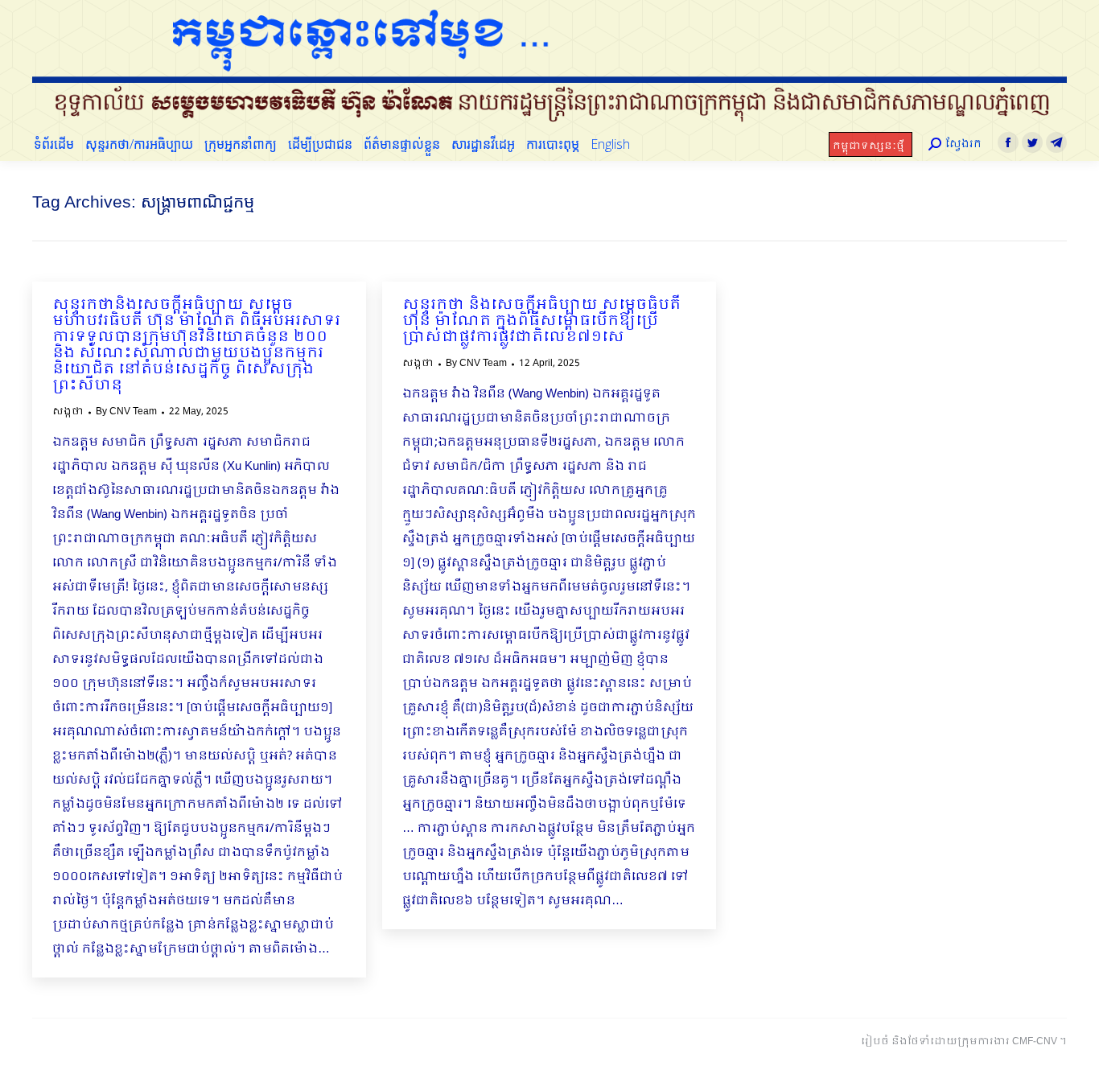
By (126, 412)
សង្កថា (68, 412)
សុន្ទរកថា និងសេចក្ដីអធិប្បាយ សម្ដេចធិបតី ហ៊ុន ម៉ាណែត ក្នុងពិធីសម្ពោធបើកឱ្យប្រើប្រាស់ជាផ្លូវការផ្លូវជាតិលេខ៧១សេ (541, 322)
